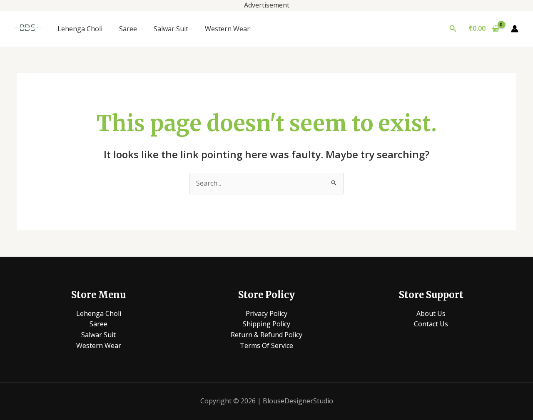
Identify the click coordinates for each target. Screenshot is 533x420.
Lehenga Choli (79, 28)
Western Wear (227, 28)
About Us (431, 313)
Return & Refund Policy (266, 334)
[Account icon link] (514, 28)
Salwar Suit (171, 28)
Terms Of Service (266, 345)
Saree (128, 28)
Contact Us (431, 323)
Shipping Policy (266, 323)
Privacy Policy (266, 313)
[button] (453, 28)
